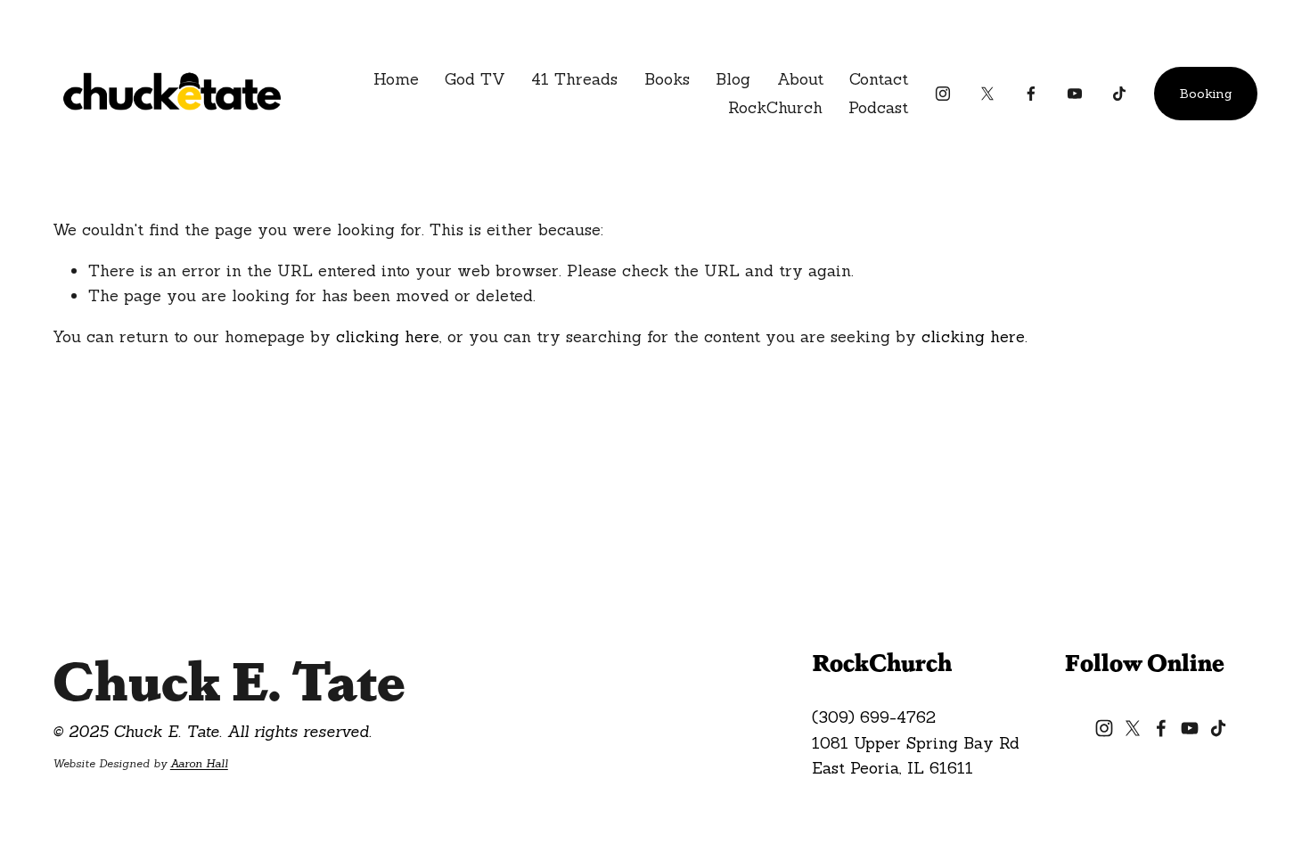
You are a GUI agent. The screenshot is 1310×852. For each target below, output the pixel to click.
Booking (1206, 94)
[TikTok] (1119, 93)
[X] (987, 93)
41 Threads (574, 79)
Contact (878, 79)
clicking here (387, 336)
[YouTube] (1075, 93)
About (800, 79)
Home (396, 79)
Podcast (878, 107)
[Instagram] (943, 93)
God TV (475, 79)
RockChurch (775, 107)
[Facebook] (1031, 93)
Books (667, 79)
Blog (733, 79)
